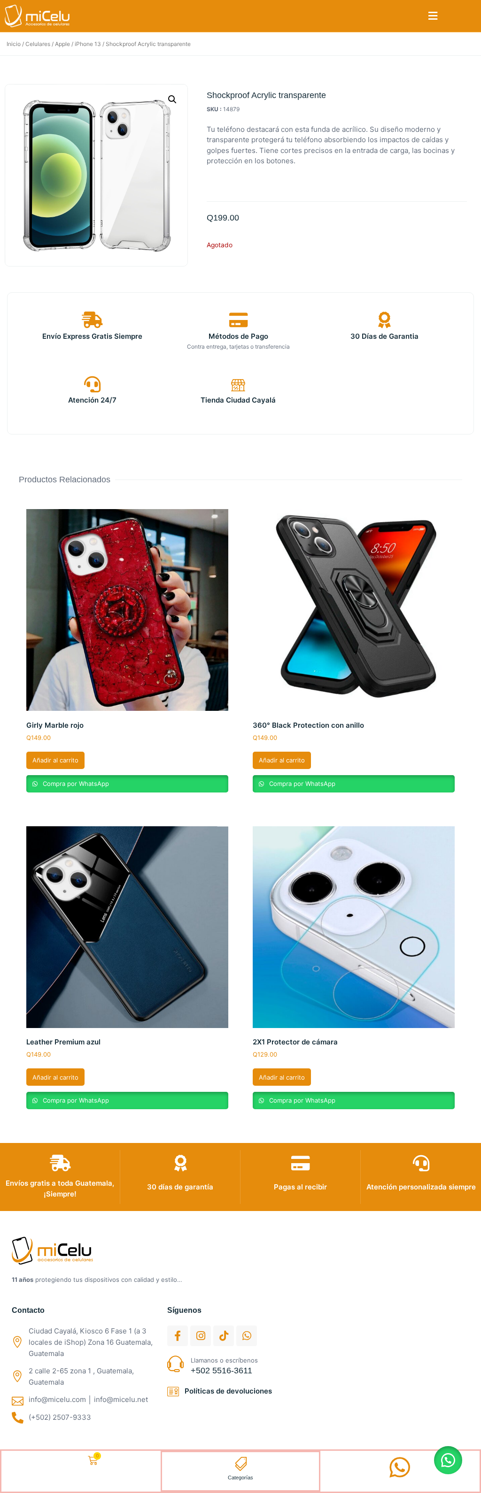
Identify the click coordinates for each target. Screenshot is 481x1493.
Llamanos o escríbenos (224, 1360)
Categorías (240, 1477)
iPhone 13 (88, 43)
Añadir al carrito (55, 760)
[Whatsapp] (246, 1335)
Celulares (37, 43)
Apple (62, 43)
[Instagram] (200, 1335)
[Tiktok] (223, 1335)
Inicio (14, 43)
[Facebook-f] (177, 1335)
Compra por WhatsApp (75, 783)
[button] (433, 16)
